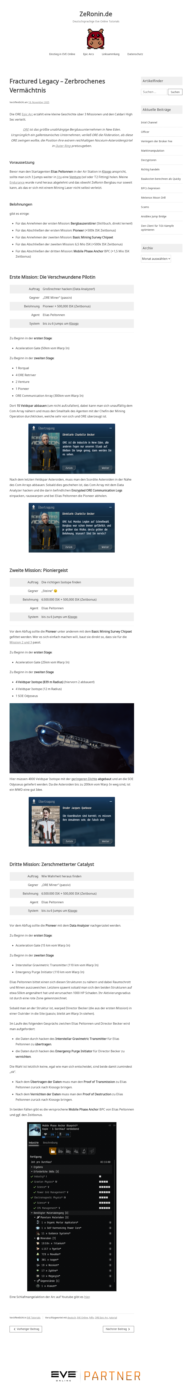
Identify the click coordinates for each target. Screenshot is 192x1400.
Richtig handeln (150, 169)
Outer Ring (63, 146)
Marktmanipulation (152, 150)
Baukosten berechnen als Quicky (161, 179)
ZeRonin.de (96, 14)
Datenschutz (135, 54)
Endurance (17, 182)
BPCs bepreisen (150, 188)
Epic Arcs (88, 54)
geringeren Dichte (84, 779)
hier (86, 1297)
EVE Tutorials (33, 1317)
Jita (59, 177)
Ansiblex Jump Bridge (153, 216)
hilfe (91, 1317)
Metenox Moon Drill (153, 197)
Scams (145, 207)
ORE (26, 129)
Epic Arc (27, 114)
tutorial (113, 1317)
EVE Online (82, 1317)
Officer (145, 132)
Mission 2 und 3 (21, 642)
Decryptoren (148, 160)
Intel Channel (149, 122)
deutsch (71, 1317)
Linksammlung (110, 54)
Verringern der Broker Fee (156, 141)
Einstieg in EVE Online (62, 54)
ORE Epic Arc (101, 1317)
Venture (75, 177)
